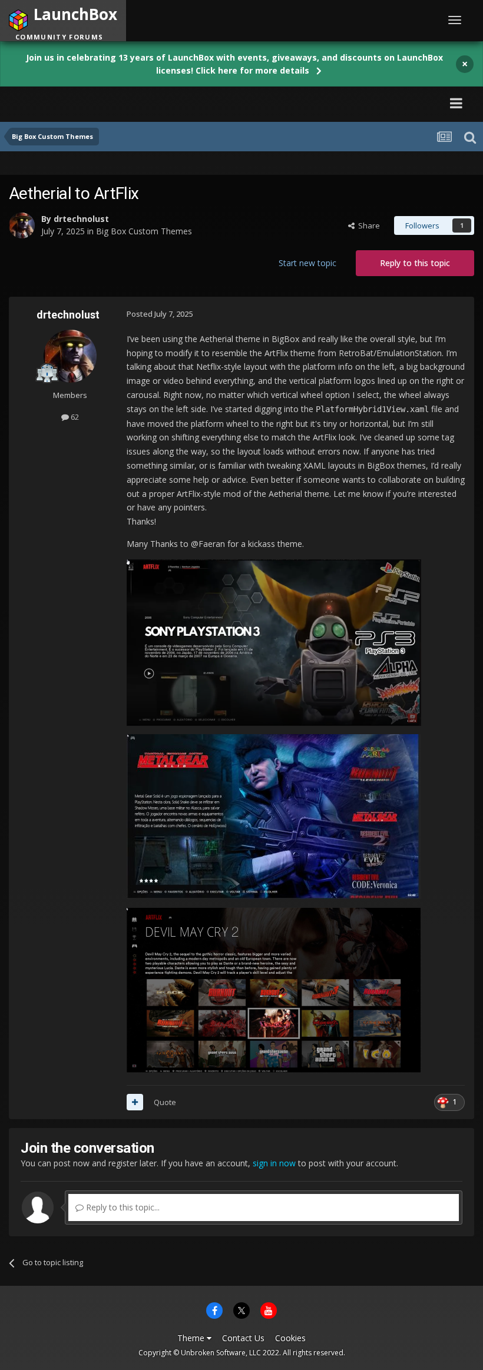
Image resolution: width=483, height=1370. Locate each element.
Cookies (290, 1338)
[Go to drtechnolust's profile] (22, 225)
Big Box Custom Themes (144, 231)
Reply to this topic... (122, 1207)
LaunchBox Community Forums (121, 102)
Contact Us (243, 1338)
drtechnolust (81, 218)
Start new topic (307, 262)
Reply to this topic (415, 262)
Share (367, 225)
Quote (165, 1102)
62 (74, 417)
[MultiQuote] (135, 1102)
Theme (192, 1338)
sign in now (274, 1163)
